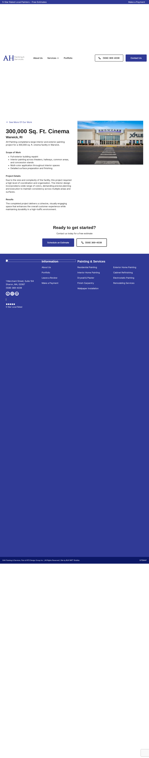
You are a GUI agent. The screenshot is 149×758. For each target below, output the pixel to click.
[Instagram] (12, 294)
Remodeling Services (123, 283)
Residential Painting (87, 267)
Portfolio (46, 272)
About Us (46, 267)
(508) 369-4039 (14, 288)
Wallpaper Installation (88, 288)
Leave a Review (49, 278)
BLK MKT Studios (72, 560)
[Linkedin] (17, 294)
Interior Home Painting (88, 272)
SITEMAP (143, 560)
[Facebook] (8, 294)
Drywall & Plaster (85, 278)
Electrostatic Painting (123, 278)
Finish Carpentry (85, 283)
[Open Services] (58, 58)
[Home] (14, 58)
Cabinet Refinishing (123, 272)
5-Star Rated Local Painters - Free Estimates (24, 2)
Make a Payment (136, 2)
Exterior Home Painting (124, 267)
